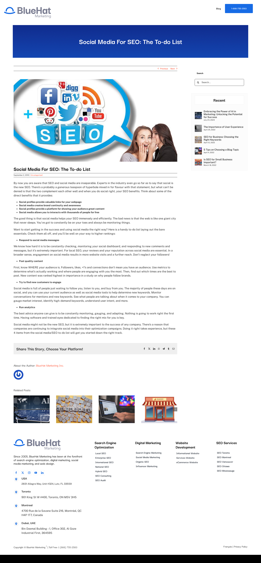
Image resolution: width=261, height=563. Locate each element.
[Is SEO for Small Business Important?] (198, 160)
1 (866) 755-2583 (67, 547)
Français (227, 546)
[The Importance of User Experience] (198, 126)
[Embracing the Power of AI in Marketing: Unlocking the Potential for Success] (198, 113)
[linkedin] (42, 472)
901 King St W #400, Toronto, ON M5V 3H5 (49, 497)
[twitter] (22, 472)
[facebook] (16, 472)
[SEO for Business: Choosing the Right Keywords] (198, 137)
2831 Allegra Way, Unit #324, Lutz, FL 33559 (46, 483)
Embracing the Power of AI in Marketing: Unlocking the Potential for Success (223, 114)
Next (172, 68)
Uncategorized (37, 175)
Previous (164, 68)
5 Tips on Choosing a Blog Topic (221, 149)
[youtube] (35, 472)
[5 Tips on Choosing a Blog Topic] (198, 149)
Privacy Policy (240, 546)
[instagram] (29, 472)
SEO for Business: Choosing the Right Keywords (221, 138)
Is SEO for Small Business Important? (218, 161)
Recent (219, 100)
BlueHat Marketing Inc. (50, 365)
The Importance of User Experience (223, 126)
